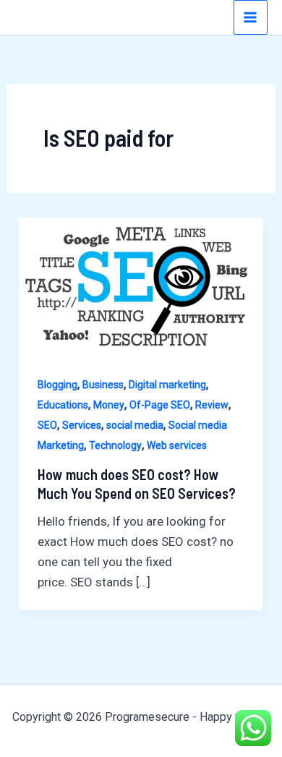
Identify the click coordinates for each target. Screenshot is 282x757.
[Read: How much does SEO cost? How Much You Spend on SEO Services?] (141, 285)
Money (108, 405)
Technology (115, 445)
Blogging (57, 384)
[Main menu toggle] (251, 17)
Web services (177, 445)
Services (81, 425)
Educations (63, 405)
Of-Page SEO (159, 405)
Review (211, 405)
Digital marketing (167, 384)
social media (134, 425)
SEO (47, 425)
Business (103, 384)
